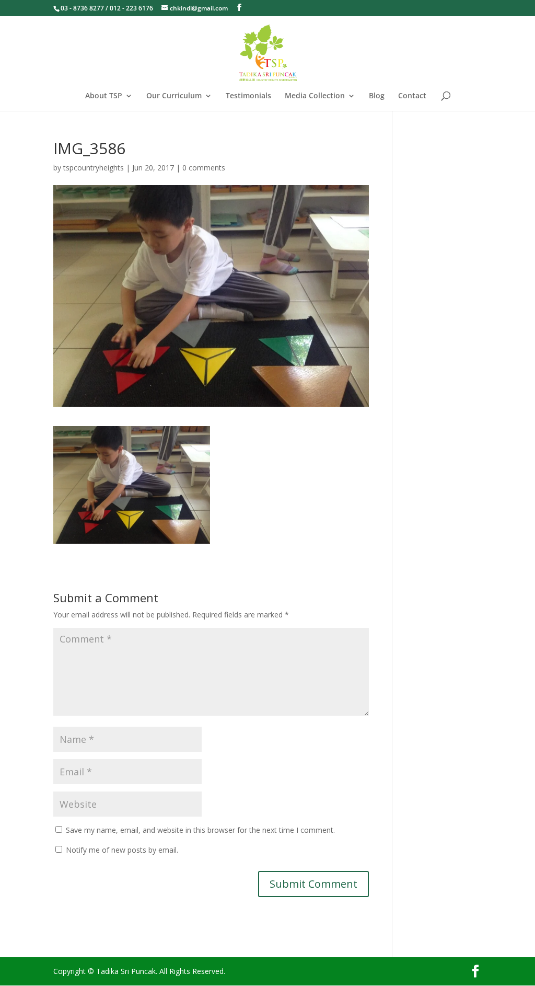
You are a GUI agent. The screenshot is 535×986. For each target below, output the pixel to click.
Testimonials (248, 96)
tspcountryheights (93, 168)
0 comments (203, 168)
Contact (412, 96)
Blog (377, 96)
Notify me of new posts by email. (122, 850)
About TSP (103, 96)
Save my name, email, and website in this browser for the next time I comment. (200, 830)
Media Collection (315, 96)
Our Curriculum (174, 96)
